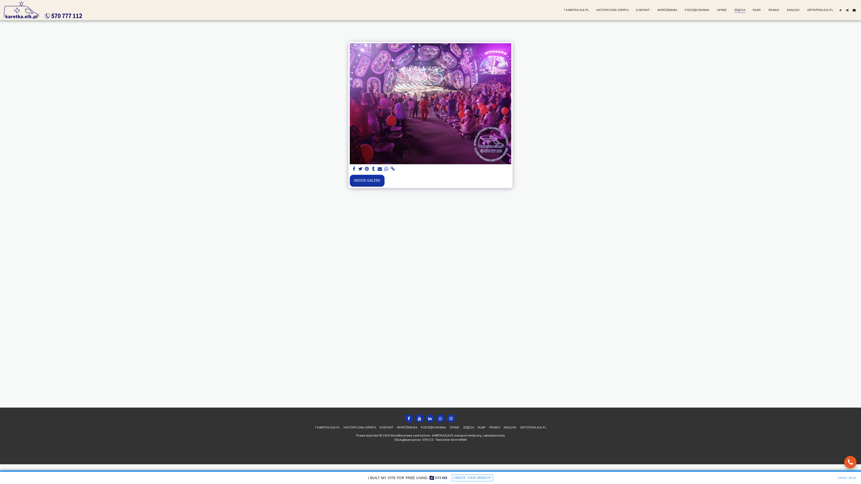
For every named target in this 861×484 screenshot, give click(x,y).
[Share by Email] (380, 168)
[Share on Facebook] (354, 168)
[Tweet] (360, 168)
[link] (393, 168)
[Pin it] (367, 168)
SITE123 (427, 440)
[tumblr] (373, 168)
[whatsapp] (386, 168)
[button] (840, 10)
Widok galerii (367, 180)
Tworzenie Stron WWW (451, 440)
